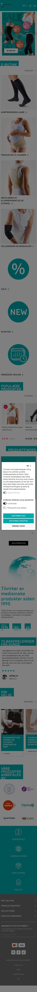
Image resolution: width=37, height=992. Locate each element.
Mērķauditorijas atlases (16, 508)
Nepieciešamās (13, 493)
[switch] (4, 503)
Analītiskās (12, 503)
